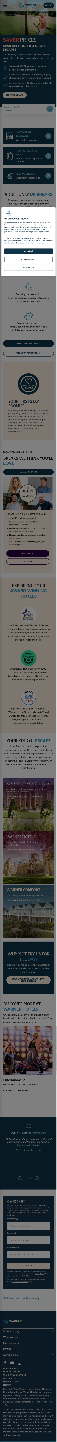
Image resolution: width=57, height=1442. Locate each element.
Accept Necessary (28, 259)
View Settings (28, 267)
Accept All (28, 251)
